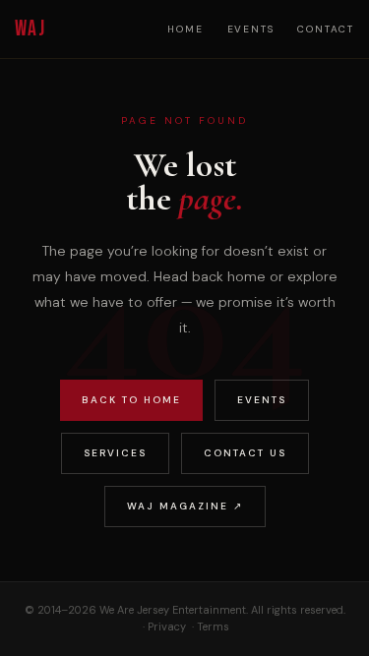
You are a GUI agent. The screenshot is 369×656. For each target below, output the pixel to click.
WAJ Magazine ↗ (185, 506)
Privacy (167, 626)
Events (251, 29)
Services (115, 453)
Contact (325, 29)
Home (185, 29)
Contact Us (245, 453)
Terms (213, 626)
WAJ (30, 29)
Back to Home (131, 399)
